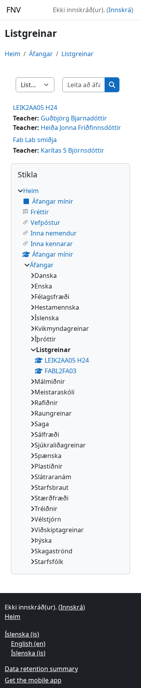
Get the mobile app (33, 680)
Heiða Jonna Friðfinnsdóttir (81, 127)
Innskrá (119, 9)
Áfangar (41, 53)
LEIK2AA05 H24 (35, 107)
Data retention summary (41, 668)
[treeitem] (70, 376)
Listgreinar (77, 53)
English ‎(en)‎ (28, 643)
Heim (12, 53)
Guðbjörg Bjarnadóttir (74, 118)
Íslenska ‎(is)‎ (22, 634)
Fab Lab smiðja (35, 139)
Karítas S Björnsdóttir (72, 150)
